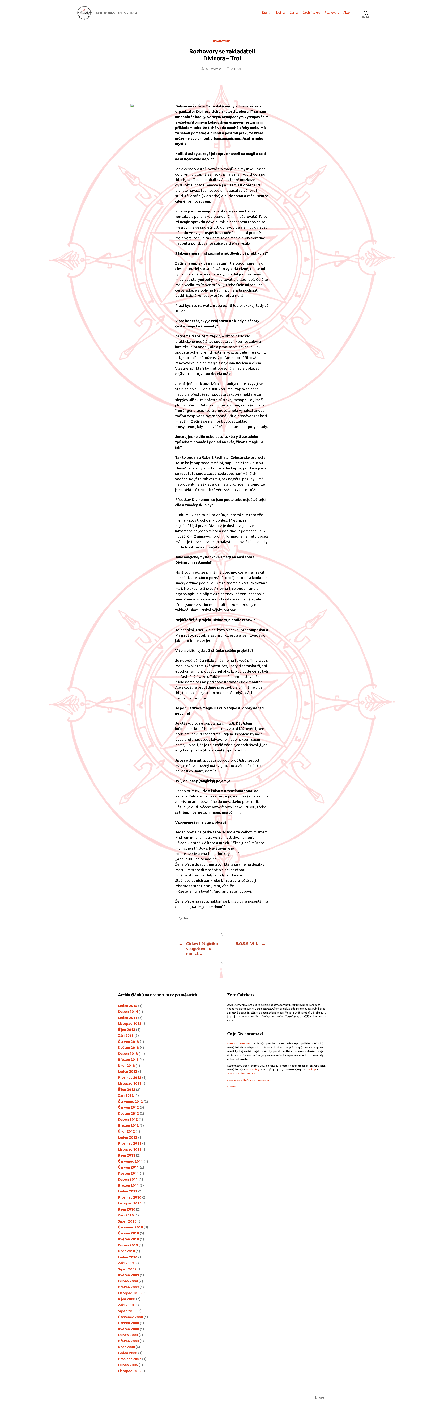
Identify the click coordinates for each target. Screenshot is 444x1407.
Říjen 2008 (126, 1299)
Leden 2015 (127, 1005)
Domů (266, 12)
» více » (231, 1086)
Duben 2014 (128, 1011)
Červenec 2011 (130, 1161)
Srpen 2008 (127, 1311)
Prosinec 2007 (129, 1359)
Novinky (280, 12)
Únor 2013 (126, 1065)
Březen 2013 (128, 1059)
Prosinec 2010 (129, 1197)
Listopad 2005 (130, 1371)
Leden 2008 (127, 1353)
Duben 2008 (128, 1335)
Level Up (310, 1069)
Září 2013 (126, 1035)
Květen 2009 (128, 1275)
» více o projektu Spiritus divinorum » (249, 1079)
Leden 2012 (127, 1137)
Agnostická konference (241, 1073)
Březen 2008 (128, 1341)
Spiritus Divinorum (238, 1043)
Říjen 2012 (126, 1089)
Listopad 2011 (130, 1149)
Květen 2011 (128, 1173)
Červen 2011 (128, 1167)
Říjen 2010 (126, 1209)
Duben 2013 (128, 1053)
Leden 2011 (127, 1191)
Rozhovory (331, 12)
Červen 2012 (128, 1107)
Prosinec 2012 (129, 1077)
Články (294, 12)
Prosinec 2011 (129, 1143)
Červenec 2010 (130, 1227)
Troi (186, 918)
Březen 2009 (128, 1287)
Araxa (217, 68)
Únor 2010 (126, 1251)
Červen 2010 (128, 1233)
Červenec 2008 (130, 1317)
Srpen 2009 (127, 1269)
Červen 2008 (128, 1323)
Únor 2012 (126, 1131)
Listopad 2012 (130, 1083)
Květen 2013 (128, 1047)
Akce (346, 12)
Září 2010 (126, 1215)
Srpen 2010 (127, 1221)
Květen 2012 (128, 1113)
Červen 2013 (128, 1041)
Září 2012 (126, 1095)
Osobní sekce (311, 12)
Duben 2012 (128, 1119)
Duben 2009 (128, 1281)
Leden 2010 (127, 1257)
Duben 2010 (128, 1245)
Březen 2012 (128, 1125)
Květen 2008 (128, 1329)
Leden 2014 (127, 1017)
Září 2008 (126, 1305)
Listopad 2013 (130, 1023)
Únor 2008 (126, 1347)
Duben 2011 (128, 1179)
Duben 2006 (128, 1365)
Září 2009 (126, 1263)
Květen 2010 (128, 1239)
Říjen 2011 (126, 1155)
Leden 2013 (127, 1071)
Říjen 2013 (126, 1029)
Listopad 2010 (130, 1203)
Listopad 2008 (130, 1293)
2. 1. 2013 (236, 68)
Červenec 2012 (130, 1101)
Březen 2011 (128, 1185)
